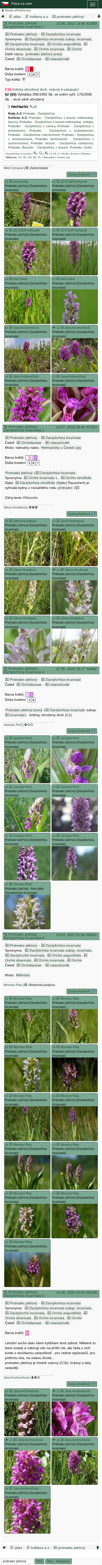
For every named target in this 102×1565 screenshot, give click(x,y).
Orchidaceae (31, 59)
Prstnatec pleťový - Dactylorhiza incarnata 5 (24, 1294)
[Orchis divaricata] (85, 44)
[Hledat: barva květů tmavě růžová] (28, 69)
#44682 (91, 669)
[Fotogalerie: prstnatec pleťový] (54, 17)
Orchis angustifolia (66, 44)
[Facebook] (94, 174)
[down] (99, 17)
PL (39, 157)
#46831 (91, 935)
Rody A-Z (14, 113)
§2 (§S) (11, 94)
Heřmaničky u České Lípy (61, 448)
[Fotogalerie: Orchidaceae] (18, 59)
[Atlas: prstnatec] (31, 107)
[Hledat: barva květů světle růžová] (32, 457)
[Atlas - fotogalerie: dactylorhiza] (54, 327)
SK (24, 157)
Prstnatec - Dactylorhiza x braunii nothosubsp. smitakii (56, 122)
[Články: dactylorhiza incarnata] (40, 153)
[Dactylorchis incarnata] (7, 44)
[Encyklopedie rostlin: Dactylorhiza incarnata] (46, 153)
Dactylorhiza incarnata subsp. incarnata (60, 39)
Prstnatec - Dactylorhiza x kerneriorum (34, 135)
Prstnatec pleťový (23, 34)
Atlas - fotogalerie (58, 1561)
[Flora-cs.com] (5, 3)
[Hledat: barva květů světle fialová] (36, 457)
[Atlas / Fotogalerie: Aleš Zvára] (11, 279)
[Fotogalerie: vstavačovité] (47, 59)
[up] (98, 1548)
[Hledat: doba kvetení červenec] (38, 74)
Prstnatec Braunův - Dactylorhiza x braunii (38, 147)
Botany (75, 153)
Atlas (39, 1561)
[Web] (27, 168)
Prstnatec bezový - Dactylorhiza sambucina (62, 143)
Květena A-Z (17, 118)
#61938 (91, 1292)
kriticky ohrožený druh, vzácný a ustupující (46, 89)
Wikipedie (30, 498)
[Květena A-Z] (27, 17)
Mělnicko (23, 975)
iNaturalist (48, 157)
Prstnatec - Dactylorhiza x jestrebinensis (61, 130)
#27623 (91, 427)
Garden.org (63, 157)
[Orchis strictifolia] (69, 49)
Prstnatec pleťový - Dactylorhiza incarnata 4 (24, 936)
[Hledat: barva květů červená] (32, 69)
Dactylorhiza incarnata (63, 34)
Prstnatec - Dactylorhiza (39, 113)
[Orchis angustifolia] (49, 44)
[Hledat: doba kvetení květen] (30, 74)
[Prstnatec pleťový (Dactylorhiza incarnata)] (27, 209)
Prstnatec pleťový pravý (23, 710)
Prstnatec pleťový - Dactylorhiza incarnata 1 (24, 25)
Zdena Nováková (15, 507)
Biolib (65, 153)
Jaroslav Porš (13, 725)
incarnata (17, 715)
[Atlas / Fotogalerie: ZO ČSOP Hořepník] (58, 181)
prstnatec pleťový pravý (44, 54)
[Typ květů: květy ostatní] (24, 79)
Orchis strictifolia (78, 478)
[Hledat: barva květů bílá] (28, 457)
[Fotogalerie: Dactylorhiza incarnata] (43, 34)
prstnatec (65, 488)
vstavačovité (59, 59)
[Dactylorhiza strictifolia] (17, 483)
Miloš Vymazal (13, 168)
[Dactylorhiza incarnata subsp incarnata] (26, 39)
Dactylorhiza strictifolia (37, 483)
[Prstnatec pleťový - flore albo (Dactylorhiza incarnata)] (27, 912)
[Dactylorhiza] (77, 488)
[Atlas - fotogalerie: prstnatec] (35, 107)
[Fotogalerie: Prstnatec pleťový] (7, 34)
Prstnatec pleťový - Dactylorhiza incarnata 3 (24, 670)
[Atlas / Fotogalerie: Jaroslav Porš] (11, 738)
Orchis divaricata (18, 49)
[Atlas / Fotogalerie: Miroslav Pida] (11, 998)
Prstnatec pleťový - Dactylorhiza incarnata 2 (24, 428)
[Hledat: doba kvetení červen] (34, 74)
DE (34, 157)
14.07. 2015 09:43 (70, 427)
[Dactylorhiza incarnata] (37, 473)
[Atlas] (10, 17)
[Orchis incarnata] (36, 49)
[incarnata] (7, 715)
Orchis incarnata (51, 49)
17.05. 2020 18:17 (70, 669)
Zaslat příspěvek (79, 174)
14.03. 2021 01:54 (70, 935)
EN (29, 157)
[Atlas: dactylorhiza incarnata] (35, 153)
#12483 (91, 23)
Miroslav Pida (13, 985)
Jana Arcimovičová (16, 1377)
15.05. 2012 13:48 (70, 23)
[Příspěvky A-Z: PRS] (8, 107)
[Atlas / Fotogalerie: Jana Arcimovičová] (11, 327)
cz (6, 181)
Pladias (85, 153)
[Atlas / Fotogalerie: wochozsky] (11, 181)
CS (20, 157)
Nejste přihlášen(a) (17, 10)
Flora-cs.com (21, 3)
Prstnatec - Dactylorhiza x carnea (31, 126)
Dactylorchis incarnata (27, 44)
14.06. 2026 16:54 (70, 1292)
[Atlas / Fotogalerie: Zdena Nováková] (11, 521)
